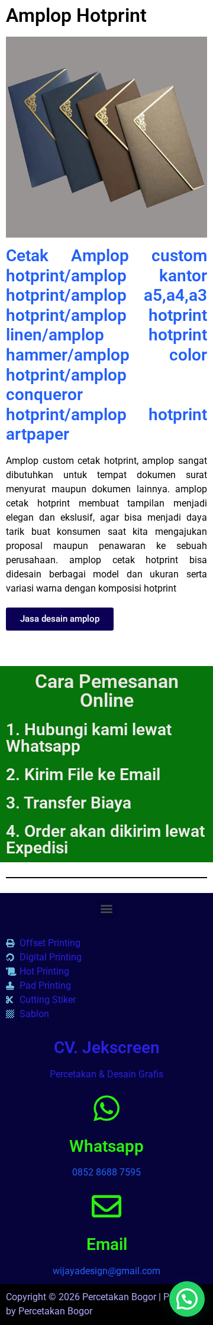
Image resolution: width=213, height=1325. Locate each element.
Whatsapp (106, 1146)
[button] (107, 908)
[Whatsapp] (106, 1108)
